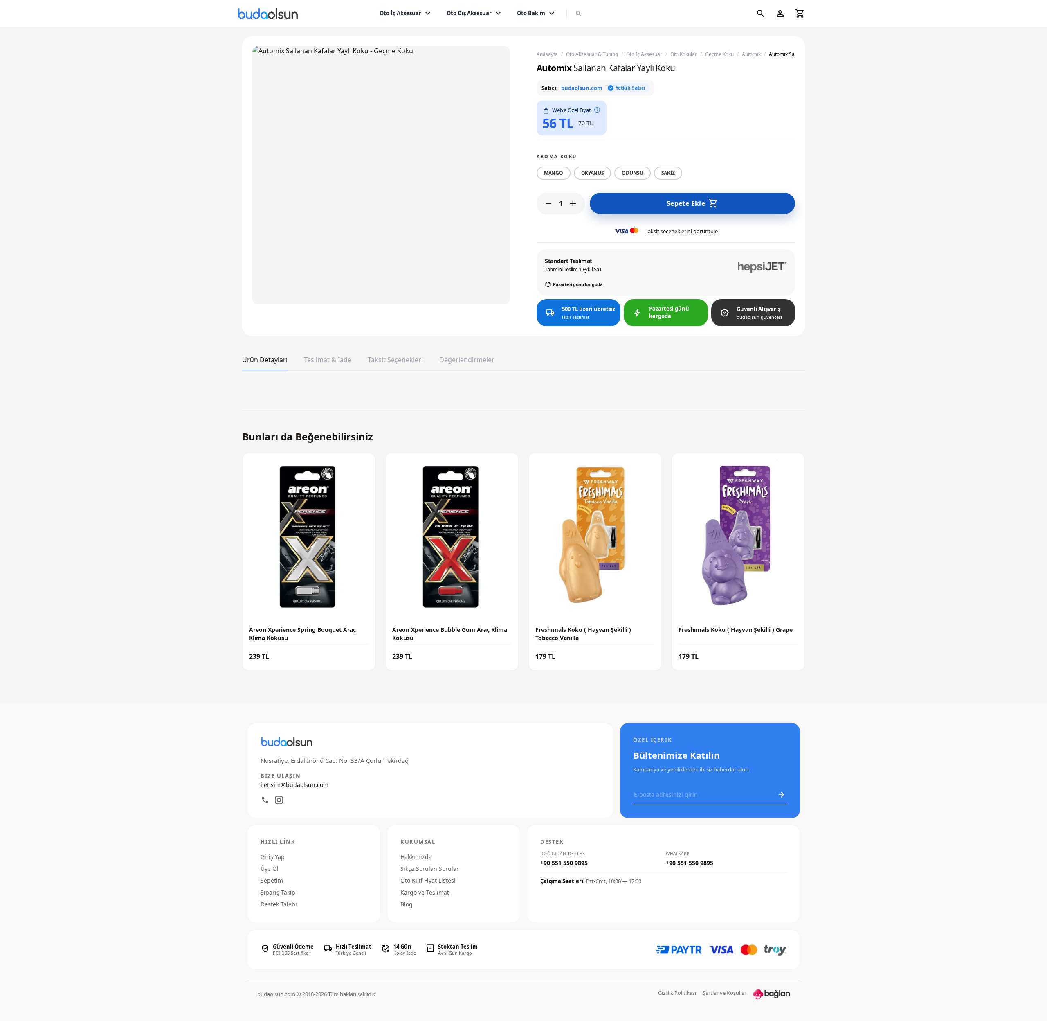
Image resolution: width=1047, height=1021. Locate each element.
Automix (751, 54)
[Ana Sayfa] (269, 13)
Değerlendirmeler (466, 360)
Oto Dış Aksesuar (475, 13)
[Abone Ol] (781, 794)
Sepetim (272, 880)
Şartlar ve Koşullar (724, 992)
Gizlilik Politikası (677, 992)
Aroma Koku (557, 156)
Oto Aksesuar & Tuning (592, 54)
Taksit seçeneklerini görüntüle (681, 231)
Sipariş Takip (278, 892)
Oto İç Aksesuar (406, 13)
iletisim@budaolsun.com (294, 785)
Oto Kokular (683, 54)
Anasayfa (547, 54)
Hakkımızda (416, 857)
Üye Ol (270, 868)
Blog (406, 904)
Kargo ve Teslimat (424, 892)
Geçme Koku (719, 54)
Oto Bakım (537, 13)
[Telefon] (265, 800)
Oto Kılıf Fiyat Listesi (428, 880)
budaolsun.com (581, 88)
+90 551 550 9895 (564, 863)
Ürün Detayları (265, 360)
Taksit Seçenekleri (395, 360)
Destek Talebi (279, 904)
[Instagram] (278, 800)
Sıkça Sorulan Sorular (429, 868)
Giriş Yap (273, 857)
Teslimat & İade (327, 360)
